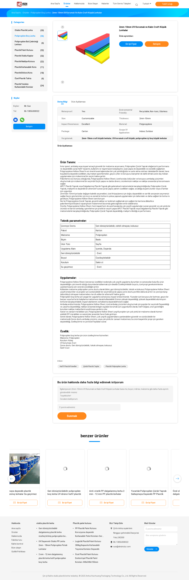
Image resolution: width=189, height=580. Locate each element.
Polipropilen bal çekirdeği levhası (29, 43)
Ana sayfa (15, 528)
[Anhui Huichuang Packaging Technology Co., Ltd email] (15, 119)
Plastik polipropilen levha (116, 366)
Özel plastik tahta (29, 78)
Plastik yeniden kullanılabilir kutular (29, 85)
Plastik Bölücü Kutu (29, 73)
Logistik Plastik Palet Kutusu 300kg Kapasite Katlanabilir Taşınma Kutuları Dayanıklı (88, 545)
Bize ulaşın (16, 548)
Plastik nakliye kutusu (29, 61)
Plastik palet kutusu (29, 50)
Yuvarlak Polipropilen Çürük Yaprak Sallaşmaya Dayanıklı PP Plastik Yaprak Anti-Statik (114, 494)
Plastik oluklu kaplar (29, 56)
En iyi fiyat (131, 44)
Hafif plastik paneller (68, 366)
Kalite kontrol (17, 544)
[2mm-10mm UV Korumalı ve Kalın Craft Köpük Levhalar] (92, 48)
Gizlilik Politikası (18, 551)
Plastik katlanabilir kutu (29, 67)
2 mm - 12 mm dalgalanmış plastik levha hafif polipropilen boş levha (52, 558)
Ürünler (14, 532)
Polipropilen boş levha (29, 36)
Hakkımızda (16, 536)
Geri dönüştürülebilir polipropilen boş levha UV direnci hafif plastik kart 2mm (30, 494)
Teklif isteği (167, 4)
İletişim (29, 126)
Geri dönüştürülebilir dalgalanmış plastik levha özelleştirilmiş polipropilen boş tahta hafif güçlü (53, 532)
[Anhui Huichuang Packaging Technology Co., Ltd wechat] (22, 119)
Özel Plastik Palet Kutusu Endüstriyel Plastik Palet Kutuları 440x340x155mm (86, 558)
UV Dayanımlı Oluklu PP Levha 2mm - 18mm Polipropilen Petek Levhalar (53, 545)
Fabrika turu (16, 540)
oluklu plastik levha (29, 30)
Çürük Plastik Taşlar (91, 366)
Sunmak (72, 416)
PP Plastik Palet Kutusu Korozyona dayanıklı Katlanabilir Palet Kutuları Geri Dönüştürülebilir (89, 532)
